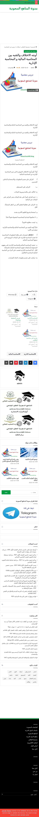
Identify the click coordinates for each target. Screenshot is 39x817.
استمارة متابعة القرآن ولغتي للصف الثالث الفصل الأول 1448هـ (20, 630)
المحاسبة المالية (14, 354)
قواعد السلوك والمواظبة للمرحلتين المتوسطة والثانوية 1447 (20, 657)
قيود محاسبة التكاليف (12, 478)
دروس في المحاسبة (9, 47)
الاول (15, 671)
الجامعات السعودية (32, 727)
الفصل (34, 675)
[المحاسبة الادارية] (29, 313)
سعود (25, 678)
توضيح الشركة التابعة (31, 459)
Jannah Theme (6, 811)
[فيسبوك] (35, 363)
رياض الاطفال (32, 678)
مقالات (18, 47)
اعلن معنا (35, 749)
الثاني (10, 671)
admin (32, 67)
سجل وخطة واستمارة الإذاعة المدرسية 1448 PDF (23, 633)
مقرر (5, 678)
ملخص (34, 682)
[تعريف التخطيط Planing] (13, 313)
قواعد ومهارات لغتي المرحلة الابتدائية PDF (23, 596)
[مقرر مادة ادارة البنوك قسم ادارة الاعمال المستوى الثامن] (10, 452)
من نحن (35, 771)
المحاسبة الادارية (32, 318)
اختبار (35, 671)
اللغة (29, 675)
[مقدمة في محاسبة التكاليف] (29, 333)
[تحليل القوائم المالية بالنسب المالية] (28, 471)
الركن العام (34, 746)
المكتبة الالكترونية (32, 743)
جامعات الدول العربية (31, 730)
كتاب (19, 678)
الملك (16, 675)
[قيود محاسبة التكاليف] (10, 471)
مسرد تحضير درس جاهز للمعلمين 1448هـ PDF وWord (22, 640)
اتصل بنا (35, 774)
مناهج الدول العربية (32, 736)
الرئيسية (33, 47)
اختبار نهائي (28, 671)
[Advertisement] (19, 28)
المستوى (23, 675)
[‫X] (30, 363)
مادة (10, 678)
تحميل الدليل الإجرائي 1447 (29, 649)
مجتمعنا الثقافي (25, 47)
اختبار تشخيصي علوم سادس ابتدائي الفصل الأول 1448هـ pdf (20, 637)
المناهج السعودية (33, 733)
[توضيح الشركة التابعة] (28, 452)
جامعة (11, 675)
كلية (15, 678)
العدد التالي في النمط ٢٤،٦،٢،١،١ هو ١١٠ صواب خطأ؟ (22, 627)
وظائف (28, 682)
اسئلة (21, 671)
